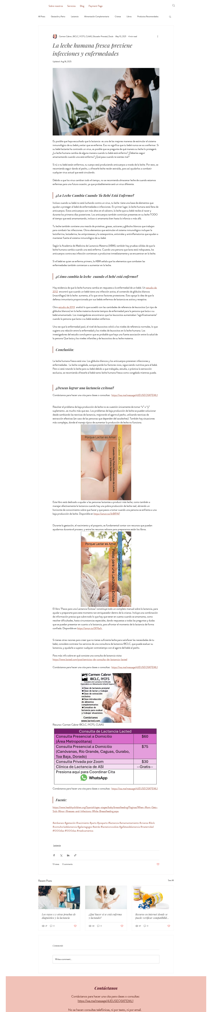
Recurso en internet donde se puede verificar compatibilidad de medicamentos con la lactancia (152, 916)
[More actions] (157, 36)
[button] (170, 16)
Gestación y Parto (58, 16)
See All (171, 880)
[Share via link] (75, 855)
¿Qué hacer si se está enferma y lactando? (105, 916)
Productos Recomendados (147, 16)
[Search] (174, 5)
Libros (129, 16)
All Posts (41, 16)
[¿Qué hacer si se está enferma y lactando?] (106, 897)
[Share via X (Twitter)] (61, 855)
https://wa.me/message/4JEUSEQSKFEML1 (105, 1001)
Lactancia (74, 16)
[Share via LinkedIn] (68, 855)
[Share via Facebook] (54, 855)
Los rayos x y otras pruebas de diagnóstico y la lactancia (59, 916)
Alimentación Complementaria (96, 16)
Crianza (118, 16)
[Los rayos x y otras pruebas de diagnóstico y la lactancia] (59, 897)
